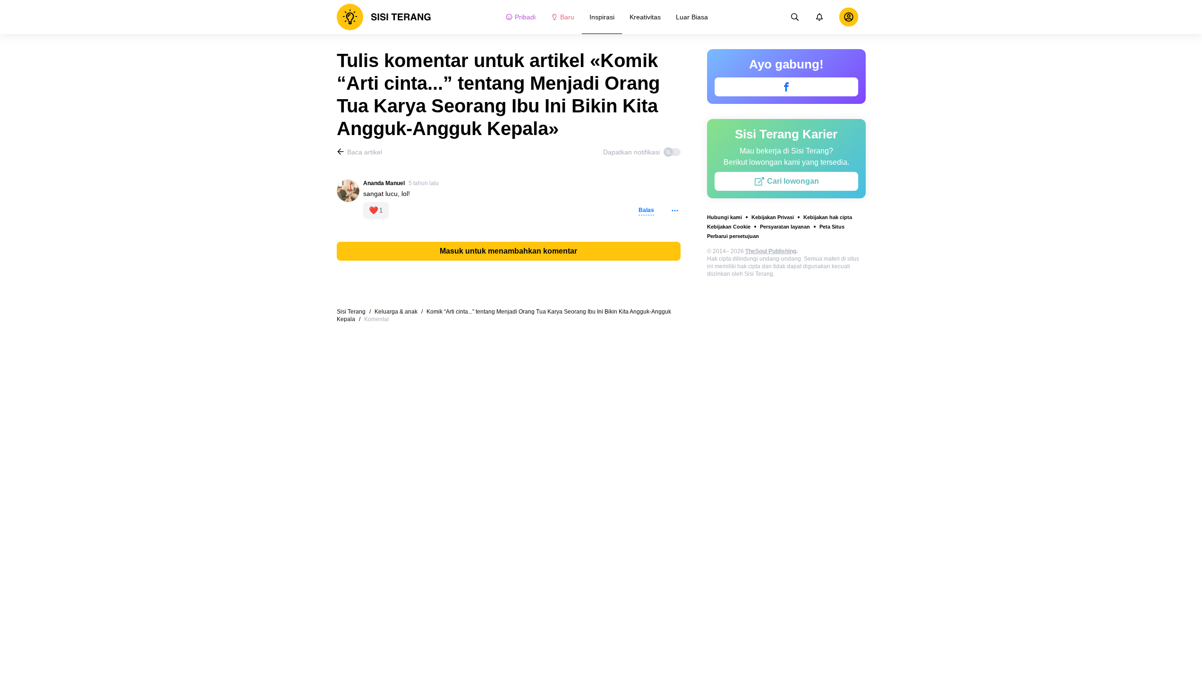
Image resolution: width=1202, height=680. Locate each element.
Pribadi (525, 17)
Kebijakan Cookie (728, 227)
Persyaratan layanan (785, 227)
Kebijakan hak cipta (827, 217)
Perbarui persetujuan (733, 236)
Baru (567, 17)
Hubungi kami (724, 217)
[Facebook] (786, 86)
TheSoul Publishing (770, 251)
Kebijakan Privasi (772, 217)
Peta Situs (831, 227)
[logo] (384, 17)
